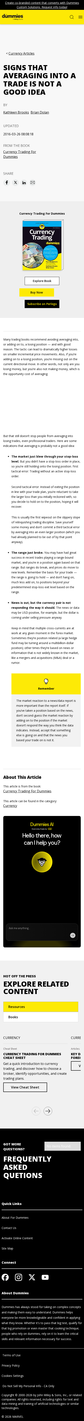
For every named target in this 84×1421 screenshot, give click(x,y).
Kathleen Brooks (16, 112)
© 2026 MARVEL (12, 1417)
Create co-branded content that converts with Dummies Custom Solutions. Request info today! (42, 5)
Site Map (7, 1248)
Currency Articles (21, 53)
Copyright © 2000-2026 (17, 1395)
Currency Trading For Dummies (19, 154)
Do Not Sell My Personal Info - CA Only (28, 1386)
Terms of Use (11, 1355)
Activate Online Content (17, 1238)
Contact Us (9, 1228)
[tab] (40, 1007)
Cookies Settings (13, 1376)
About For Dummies (15, 1218)
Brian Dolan (40, 112)
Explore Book (42, 281)
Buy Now (36, 292)
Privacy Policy (11, 1365)
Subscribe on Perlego (42, 304)
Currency (10, 805)
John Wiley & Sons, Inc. (52, 1395)
